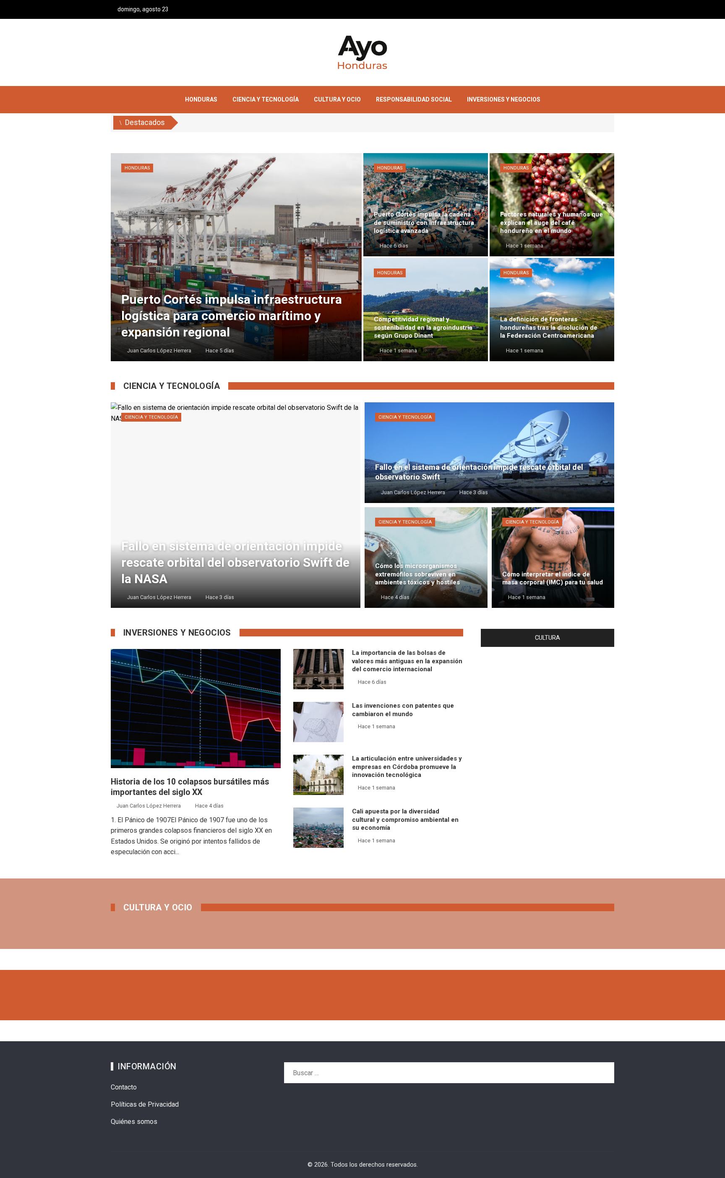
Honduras (137, 168)
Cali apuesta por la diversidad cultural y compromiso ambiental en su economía (405, 819)
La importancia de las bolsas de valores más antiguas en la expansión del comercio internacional (407, 661)
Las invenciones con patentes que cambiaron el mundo (403, 710)
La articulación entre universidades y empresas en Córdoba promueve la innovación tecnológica (407, 767)
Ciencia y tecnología (151, 417)
